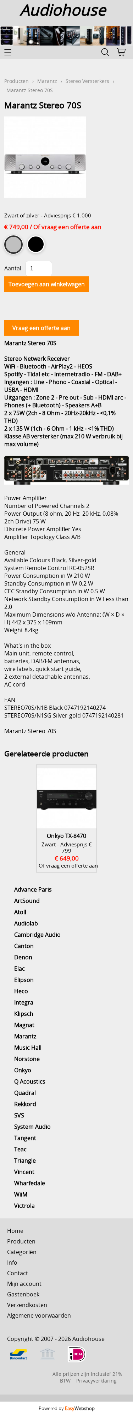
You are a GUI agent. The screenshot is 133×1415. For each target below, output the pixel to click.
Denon (23, 957)
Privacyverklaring (96, 1380)
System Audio (32, 1127)
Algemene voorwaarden (39, 1315)
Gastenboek (23, 1294)
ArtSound (27, 901)
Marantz (25, 1036)
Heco (21, 991)
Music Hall (27, 1047)
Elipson (24, 980)
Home (15, 1231)
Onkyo (22, 1070)
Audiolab (26, 923)
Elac (19, 968)
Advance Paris (33, 889)
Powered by (67, 1408)
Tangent (25, 1138)
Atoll (20, 912)
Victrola (24, 1206)
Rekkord (25, 1104)
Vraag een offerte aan (41, 328)
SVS (19, 1115)
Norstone (27, 1059)
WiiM (20, 1194)
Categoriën (22, 1252)
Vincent (24, 1172)
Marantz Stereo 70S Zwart (36, 244)
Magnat (24, 1025)
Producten (16, 81)
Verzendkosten (27, 1305)
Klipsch (23, 1014)
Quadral (25, 1093)
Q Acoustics (29, 1081)
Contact (17, 1273)
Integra (23, 1002)
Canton (24, 946)
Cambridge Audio (37, 935)
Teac (20, 1149)
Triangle (25, 1160)
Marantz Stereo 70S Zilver (13, 244)
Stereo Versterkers (87, 81)
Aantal (12, 268)
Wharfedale (29, 1183)
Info (12, 1262)
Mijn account (24, 1284)
